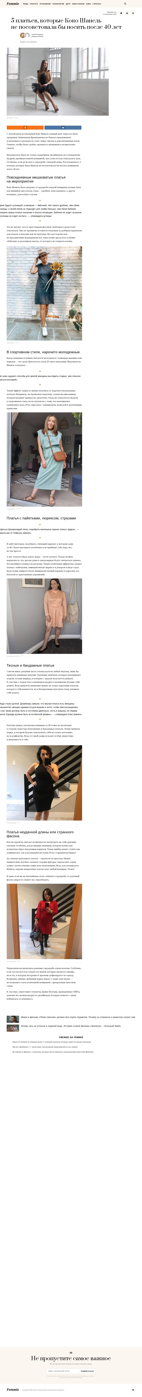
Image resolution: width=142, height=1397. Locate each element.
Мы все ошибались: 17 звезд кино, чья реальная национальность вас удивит (45, 1047)
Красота (34, 4)
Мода (25, 4)
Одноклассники (133, 13)
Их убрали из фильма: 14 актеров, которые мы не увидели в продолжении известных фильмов (52, 1052)
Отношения (45, 4)
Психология (58, 4)
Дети (68, 4)
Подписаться (87, 1371)
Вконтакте (127, 13)
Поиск (125, 3)
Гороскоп (97, 4)
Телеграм (121, 13)
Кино (88, 4)
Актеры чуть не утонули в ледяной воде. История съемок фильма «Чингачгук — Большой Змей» (71, 1026)
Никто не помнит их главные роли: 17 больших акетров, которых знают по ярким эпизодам (51, 1042)
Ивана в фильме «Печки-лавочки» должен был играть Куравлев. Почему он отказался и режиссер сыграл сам (78, 1017)
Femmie (19, 3)
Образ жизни (78, 4)
